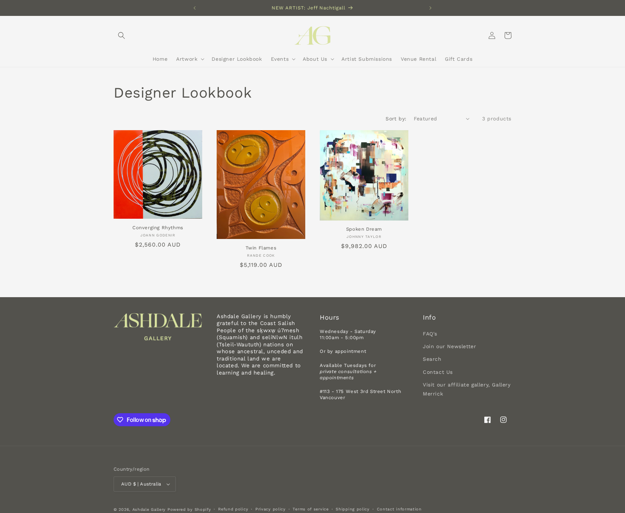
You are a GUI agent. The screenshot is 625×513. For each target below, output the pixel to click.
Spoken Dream (364, 229)
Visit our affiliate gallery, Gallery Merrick (467, 389)
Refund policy (233, 509)
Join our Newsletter (449, 346)
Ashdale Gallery (149, 509)
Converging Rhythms (157, 227)
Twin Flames (261, 248)
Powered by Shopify (189, 509)
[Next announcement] (430, 8)
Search (432, 359)
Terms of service (310, 509)
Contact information (399, 509)
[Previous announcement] (195, 8)
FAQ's (430, 334)
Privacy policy (270, 509)
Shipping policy (353, 509)
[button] (121, 35)
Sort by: (396, 118)
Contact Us (438, 372)
